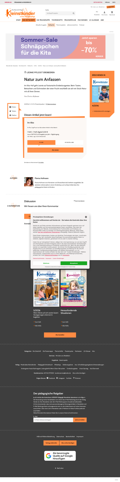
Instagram (62, 378)
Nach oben (60, 468)
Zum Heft (38, 322)
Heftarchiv (51, 25)
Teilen (14, 107)
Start (18, 20)
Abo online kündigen (79, 373)
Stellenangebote (68, 365)
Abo (102, 20)
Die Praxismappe (43, 20)
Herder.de (8, 2)
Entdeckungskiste (72, 368)
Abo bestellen (60, 335)
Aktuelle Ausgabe (41, 25)
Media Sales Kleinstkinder (28, 365)
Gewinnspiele (63, 360)
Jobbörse (110, 7)
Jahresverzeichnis (72, 25)
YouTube (68, 378)
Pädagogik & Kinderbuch (22, 2)
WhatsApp (57, 365)
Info (113, 2)
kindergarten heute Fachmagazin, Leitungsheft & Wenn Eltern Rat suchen (43, 368)
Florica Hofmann (33, 96)
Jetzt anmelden (80, 420)
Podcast (81, 25)
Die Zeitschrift (28, 20)
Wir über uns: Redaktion (98, 7)
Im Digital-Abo (69, 142)
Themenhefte (57, 20)
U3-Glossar (94, 20)
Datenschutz (60, 436)
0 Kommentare (51, 104)
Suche (47, 10)
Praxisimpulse (70, 20)
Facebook (52, 378)
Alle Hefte (38, 326)
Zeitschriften (98, 2)
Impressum (79, 436)
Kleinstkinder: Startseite (12, 65)
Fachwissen (82, 20)
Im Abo (41, 142)
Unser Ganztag (83, 368)
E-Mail (35, 416)
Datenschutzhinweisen (71, 413)
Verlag (107, 2)
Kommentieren (80, 201)
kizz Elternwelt (94, 368)
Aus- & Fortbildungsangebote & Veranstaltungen (89, 365)
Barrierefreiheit (70, 436)
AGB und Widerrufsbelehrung (46, 436)
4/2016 (40, 65)
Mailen (14, 115)
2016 (35, 65)
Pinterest (78, 378)
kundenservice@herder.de (63, 373)
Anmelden (41, 162)
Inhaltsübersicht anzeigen (102, 111)
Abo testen (55, 150)
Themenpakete (61, 25)
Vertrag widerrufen (51, 443)
